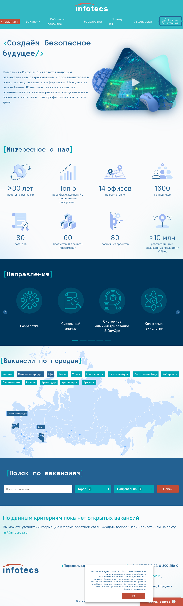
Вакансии (33, 21)
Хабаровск (170, 374)
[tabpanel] (29, 310)
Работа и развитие (56, 22)
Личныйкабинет (173, 21)
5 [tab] (106, 340)
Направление (129, 489)
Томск (76, 374)
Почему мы (116, 22)
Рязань (31, 382)
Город (84, 489)
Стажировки (143, 21)
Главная (10, 21)
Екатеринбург (119, 374)
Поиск (167, 489)
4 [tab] (98, 340)
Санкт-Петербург (30, 374)
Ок (133, 595)
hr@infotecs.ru (15, 532)
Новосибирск (95, 374)
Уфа (50, 374)
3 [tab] (90, 340)
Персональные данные (81, 566)
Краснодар (49, 382)
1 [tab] (73, 340)
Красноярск (70, 382)
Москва (8, 374)
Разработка (93, 21)
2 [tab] (82, 340)
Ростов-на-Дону (146, 374)
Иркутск (89, 382)
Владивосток (12, 382)
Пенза (63, 374)
